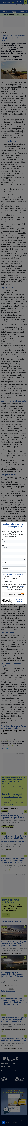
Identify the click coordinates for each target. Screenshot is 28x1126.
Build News (6, 576)
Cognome (4, 545)
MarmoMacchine (17, 576)
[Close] (26, 525)
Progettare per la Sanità (10, 578)
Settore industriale (7, 568)
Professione (5, 557)
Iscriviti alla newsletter (19, 600)
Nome (3, 539)
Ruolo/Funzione (6, 562)
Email (3, 551)
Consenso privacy (8, 581)
